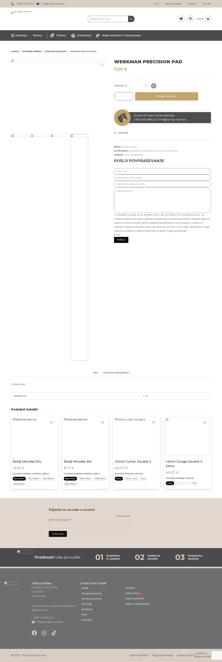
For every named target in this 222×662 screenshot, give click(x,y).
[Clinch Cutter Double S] (136, 436)
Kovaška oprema (140, 151)
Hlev (84, 614)
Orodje (138, 474)
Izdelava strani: (185, 655)
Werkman (137, 155)
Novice (37, 35)
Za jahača (87, 609)
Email (117, 234)
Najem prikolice (134, 598)
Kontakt (207, 3)
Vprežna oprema (91, 598)
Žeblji (46, 474)
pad (126, 155)
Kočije (84, 588)
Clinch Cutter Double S (133, 461)
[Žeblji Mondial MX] (85, 436)
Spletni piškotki (139, 655)
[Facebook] (34, 633)
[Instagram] (44, 633)
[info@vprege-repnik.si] (38, 3)
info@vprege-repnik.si (53, 3)
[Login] (190, 19)
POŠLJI (121, 239)
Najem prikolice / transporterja (121, 35)
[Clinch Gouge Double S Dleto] (187, 436)
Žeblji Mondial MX (78, 461)
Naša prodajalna (173, 3)
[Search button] (131, 19)
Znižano (61, 35)
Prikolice (86, 620)
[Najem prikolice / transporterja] (98, 35)
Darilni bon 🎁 (133, 593)
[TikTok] (54, 633)
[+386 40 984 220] (12, 3)
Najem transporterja (137, 603)
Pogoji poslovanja (162, 655)
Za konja (86, 604)
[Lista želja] (181, 19)
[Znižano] (52, 35)
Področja (21, 35)
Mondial (37, 474)
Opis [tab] (95, 373)
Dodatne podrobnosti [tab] (116, 373)
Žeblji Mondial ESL (27, 461)
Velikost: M (120, 85)
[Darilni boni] (73, 35)
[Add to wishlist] (51, 422)
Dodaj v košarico (166, 96)
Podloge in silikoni (165, 151)
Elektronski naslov (60, 520)
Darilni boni (84, 35)
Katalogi (192, 3)
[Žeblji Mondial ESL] (34, 436)
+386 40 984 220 (25, 3)
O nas (156, 3)
